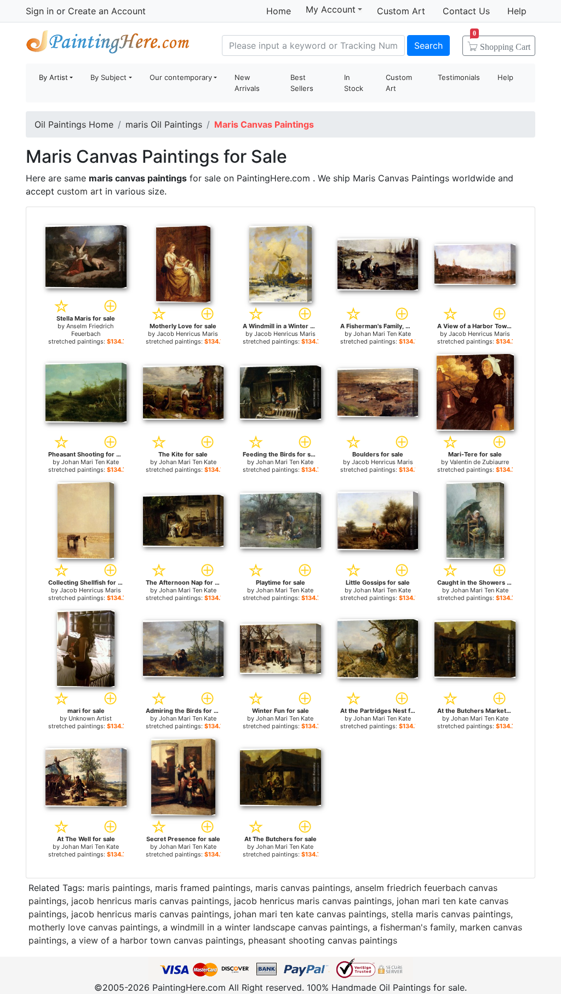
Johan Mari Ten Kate (382, 334)
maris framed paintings (202, 887)
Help (516, 10)
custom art (79, 191)
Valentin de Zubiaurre (479, 462)
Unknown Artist (90, 718)
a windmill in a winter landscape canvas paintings (265, 927)
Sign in (40, 10)
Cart (501, 43)
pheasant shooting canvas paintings (322, 940)
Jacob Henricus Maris (187, 334)
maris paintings (118, 887)
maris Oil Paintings (163, 124)
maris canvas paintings (302, 887)
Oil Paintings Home (74, 124)
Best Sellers (301, 83)
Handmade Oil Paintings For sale (108, 44)
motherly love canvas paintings (93, 927)
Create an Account (107, 10)
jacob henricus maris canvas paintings (150, 900)
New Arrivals (247, 83)
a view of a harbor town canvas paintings (157, 940)
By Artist (53, 77)
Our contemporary (181, 77)
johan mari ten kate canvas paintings (310, 914)
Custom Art (401, 10)
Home (278, 10)
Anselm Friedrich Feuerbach (90, 330)
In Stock (353, 83)
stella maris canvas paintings (451, 914)
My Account (331, 9)
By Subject (108, 77)
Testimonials (459, 77)
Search (428, 45)
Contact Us (466, 10)
